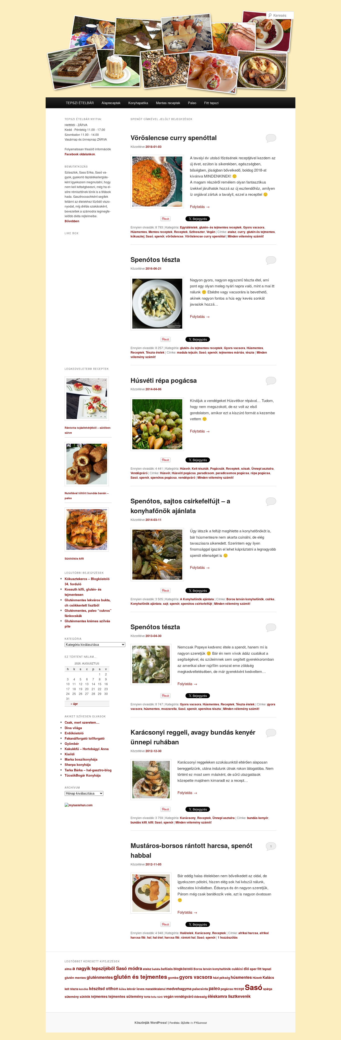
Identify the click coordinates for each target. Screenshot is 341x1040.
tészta (250, 352)
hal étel (158, 937)
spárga (267, 989)
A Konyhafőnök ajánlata (197, 599)
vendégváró (186, 477)
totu (154, 997)
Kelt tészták (200, 468)
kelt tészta (71, 989)
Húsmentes (139, 231)
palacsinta (200, 989)
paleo (214, 988)
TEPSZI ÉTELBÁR (80, 102)
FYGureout (200, 1023)
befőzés (167, 969)
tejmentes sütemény (125, 996)
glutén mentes (75, 977)
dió (246, 968)
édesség (200, 996)
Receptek (181, 231)
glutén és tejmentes (261, 231)
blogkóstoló (183, 968)
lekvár (131, 989)
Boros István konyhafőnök (245, 599)
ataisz (232, 231)
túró (160, 997)
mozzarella (169, 708)
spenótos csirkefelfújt (196, 603)
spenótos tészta (209, 708)
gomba (173, 977)
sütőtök (85, 997)
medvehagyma (178, 988)
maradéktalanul (155, 989)
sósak (245, 468)
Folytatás (200, 206)
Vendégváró (139, 473)
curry (241, 231)
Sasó (149, 236)
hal (149, 937)
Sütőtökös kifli (74, 558)
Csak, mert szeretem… (82, 722)
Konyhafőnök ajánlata (146, 603)
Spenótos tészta (155, 259)
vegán (168, 996)
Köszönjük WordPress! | (158, 1022)
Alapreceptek (111, 102)
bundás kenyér (257, 818)
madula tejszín (187, 352)
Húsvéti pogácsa (184, 473)
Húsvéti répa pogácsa (164, 380)
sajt (165, 603)
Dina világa (73, 727)
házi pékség (221, 977)
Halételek (186, 933)
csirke (269, 599)
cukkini (237, 969)
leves (141, 989)
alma (68, 969)
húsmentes (152, 708)
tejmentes (99, 996)
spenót (159, 236)
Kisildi (70, 754)
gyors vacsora (195, 976)
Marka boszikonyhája (81, 759)
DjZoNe (185, 1023)
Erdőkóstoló (74, 733)
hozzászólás (228, 937)
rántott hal (188, 937)
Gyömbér (72, 743)
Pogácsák (217, 468)
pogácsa (227, 989)
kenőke (83, 989)
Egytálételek (189, 227)
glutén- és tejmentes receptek (220, 227)
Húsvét (185, 468)
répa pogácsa (260, 473)
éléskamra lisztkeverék (229, 996)
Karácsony (188, 818)
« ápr (74, 703)
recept (239, 988)
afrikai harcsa (248, 933)
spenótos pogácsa (164, 477)
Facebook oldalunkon (80, 154)
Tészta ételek (155, 352)
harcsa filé (172, 937)
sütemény (72, 996)
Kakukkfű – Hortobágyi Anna (87, 748)
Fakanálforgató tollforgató (85, 738)
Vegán (210, 231)
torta (147, 997)
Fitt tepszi (211, 102)
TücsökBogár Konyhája (83, 775)
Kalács (268, 977)
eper (253, 968)
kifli (150, 822)
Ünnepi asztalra (262, 468)
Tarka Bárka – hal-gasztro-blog (88, 770)
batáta (156, 969)
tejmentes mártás (231, 352)
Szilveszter (197, 231)
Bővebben (72, 221)
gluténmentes (100, 977)
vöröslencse (174, 236)
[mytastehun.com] (79, 805)
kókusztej (137, 236)
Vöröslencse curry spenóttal (174, 137)
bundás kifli (139, 822)
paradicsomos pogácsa (232, 473)
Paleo (192, 102)
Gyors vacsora (253, 227)
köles (122, 989)
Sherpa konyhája (78, 764)
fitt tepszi (264, 969)
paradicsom (205, 473)
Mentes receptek (168, 102)
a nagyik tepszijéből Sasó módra (107, 968)
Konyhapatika (138, 102)
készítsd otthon (103, 988)
